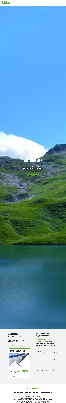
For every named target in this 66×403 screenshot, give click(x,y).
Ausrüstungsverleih (12, 345)
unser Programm (33, 175)
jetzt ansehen (13, 376)
